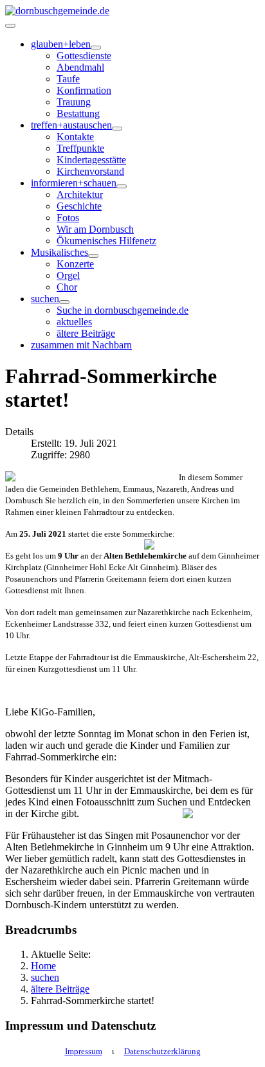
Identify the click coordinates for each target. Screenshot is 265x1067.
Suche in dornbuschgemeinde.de (122, 310)
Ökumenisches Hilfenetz (106, 240)
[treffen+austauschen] (117, 128)
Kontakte (75, 136)
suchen (45, 298)
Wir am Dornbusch (95, 229)
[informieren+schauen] (121, 186)
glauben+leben (61, 44)
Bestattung (78, 113)
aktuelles (74, 321)
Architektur (80, 194)
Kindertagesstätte (91, 159)
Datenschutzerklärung (162, 1051)
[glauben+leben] (96, 47)
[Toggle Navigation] (10, 26)
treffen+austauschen (71, 125)
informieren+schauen (73, 182)
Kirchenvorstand (90, 171)
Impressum (83, 1051)
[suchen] (64, 302)
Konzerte (75, 263)
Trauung (74, 101)
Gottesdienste (84, 55)
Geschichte (79, 206)
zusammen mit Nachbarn (81, 344)
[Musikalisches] (93, 256)
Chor (67, 287)
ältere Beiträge (86, 333)
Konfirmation (84, 90)
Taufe (68, 78)
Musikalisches (59, 252)
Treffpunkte (80, 148)
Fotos (68, 217)
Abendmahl (80, 67)
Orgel (68, 275)
